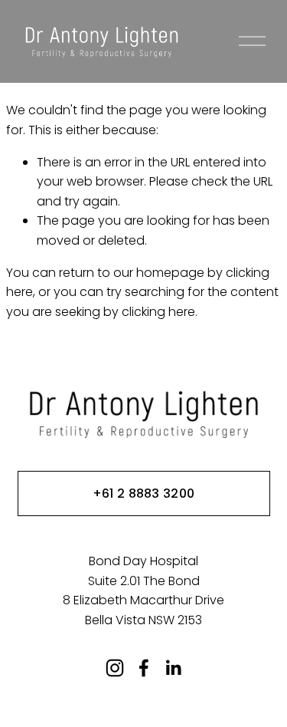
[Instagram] (115, 668)
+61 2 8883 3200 (144, 493)
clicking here (158, 312)
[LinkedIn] (173, 668)
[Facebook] (144, 668)
